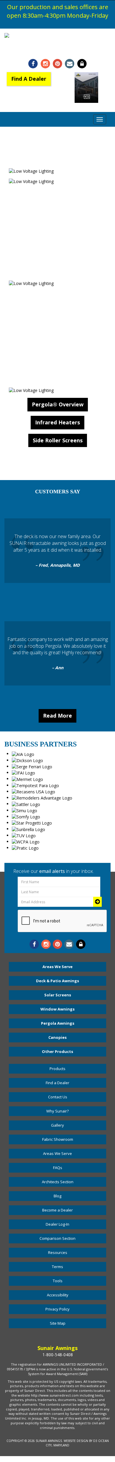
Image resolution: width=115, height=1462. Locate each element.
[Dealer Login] (81, 63)
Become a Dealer (57, 1210)
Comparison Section (57, 1238)
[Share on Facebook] (33, 63)
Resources (57, 1252)
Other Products (57, 1051)
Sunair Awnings (49, 1441)
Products (57, 1068)
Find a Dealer (57, 1082)
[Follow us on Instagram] (45, 63)
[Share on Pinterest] (57, 63)
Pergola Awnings (57, 1023)
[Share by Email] (69, 63)
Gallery (57, 1125)
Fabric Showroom (57, 1139)
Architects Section (57, 1181)
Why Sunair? (57, 1111)
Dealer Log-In (57, 1224)
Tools (58, 1280)
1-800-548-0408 (57, 50)
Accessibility (57, 1295)
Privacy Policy (57, 1309)
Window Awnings (57, 1009)
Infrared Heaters (57, 422)
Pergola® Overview (57, 404)
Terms (57, 1266)
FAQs (57, 1167)
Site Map (57, 1323)
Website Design (76, 1441)
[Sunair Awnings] (57, 36)
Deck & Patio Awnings (57, 980)
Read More (57, 715)
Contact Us (57, 1097)
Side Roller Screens (58, 440)
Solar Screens (57, 995)
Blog (57, 1196)
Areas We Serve (57, 966)
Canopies (57, 1037)
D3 (95, 1441)
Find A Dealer (28, 78)
